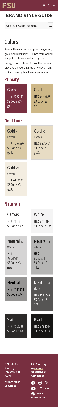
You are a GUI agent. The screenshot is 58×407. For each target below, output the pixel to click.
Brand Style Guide (29, 15)
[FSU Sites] (54, 5)
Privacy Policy (12, 381)
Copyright (10, 385)
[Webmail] (44, 5)
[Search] (49, 5)
